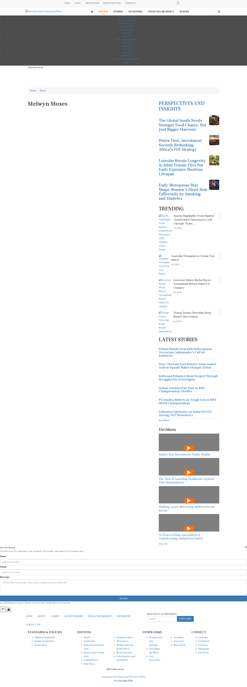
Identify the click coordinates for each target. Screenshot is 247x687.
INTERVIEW (184, 11)
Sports (127, 52)
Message (5, 577)
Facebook (203, 652)
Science (127, 46)
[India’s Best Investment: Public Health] (189, 442)
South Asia (89, 641)
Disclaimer (107, 676)
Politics (127, 36)
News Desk (180, 645)
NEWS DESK (103, 11)
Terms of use (122, 676)
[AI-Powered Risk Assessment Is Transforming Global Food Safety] (189, 522)
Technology (126, 23)
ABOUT (42, 616)
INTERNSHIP (124, 616)
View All (163, 543)
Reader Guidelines (44, 641)
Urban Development (126, 59)
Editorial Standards (44, 637)
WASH (127, 62)
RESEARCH (118, 11)
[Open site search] (219, 11)
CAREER (55, 616)
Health (126, 43)
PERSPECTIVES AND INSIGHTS (161, 11)
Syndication (40, 645)
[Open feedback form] (8, 609)
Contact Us (130, 3)
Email (3, 566)
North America (124, 652)
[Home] (92, 11)
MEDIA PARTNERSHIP (100, 616)
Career (77, 3)
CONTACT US (33, 624)
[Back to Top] (3, 609)
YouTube (203, 645)
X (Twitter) (203, 641)
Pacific (87, 637)
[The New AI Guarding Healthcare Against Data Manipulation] (189, 466)
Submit (124, 598)
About (67, 3)
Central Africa (91, 660)
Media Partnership (112, 3)
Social (127, 49)
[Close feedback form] (246, 547)
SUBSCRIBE (185, 618)
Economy (126, 27)
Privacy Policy (138, 676)
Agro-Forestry (127, 17)
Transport (127, 56)
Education (127, 30)
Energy (126, 33)
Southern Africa (124, 637)
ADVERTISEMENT (73, 616)
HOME (29, 616)
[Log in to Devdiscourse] (178, 3)
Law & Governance (126, 39)
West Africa (122, 641)
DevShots (179, 637)
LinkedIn (203, 637)
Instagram (203, 648)
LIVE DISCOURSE (135, 11)
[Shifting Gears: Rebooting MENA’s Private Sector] (189, 494)
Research (178, 641)
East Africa (89, 663)
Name (3, 556)
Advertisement (92, 3)
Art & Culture (127, 20)
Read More (164, 420)
